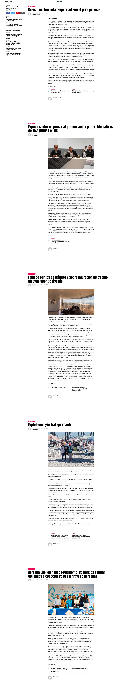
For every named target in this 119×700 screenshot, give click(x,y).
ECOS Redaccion (36, 14)
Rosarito (8, 5)
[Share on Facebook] (8, 13)
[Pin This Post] (18, 13)
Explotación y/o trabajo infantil (13, 30)
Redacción (35, 122)
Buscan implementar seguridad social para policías (12, 8)
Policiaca (8, 22)
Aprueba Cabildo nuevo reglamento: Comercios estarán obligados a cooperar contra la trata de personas (14, 36)
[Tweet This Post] (13, 13)
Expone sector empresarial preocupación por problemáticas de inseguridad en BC (14, 19)
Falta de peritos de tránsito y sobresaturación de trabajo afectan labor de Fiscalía (14, 25)
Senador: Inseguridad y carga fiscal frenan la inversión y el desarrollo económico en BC (14, 43)
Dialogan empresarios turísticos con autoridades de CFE (13, 49)
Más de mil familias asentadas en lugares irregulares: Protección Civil (13, 54)
